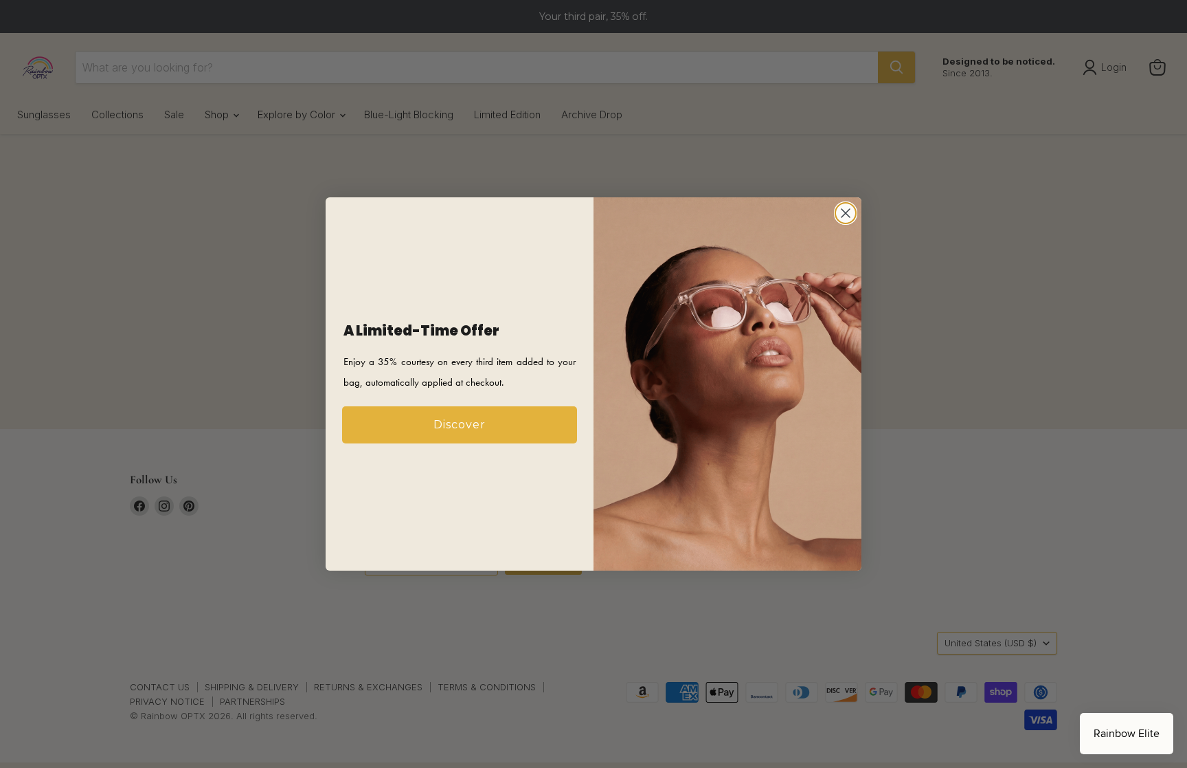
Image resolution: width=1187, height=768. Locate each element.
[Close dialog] (845, 213)
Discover (459, 424)
